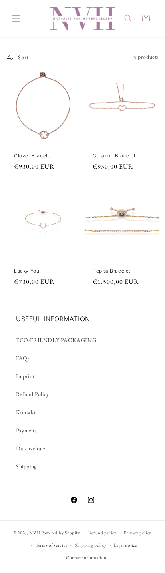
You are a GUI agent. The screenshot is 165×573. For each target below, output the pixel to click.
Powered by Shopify (60, 532)
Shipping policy (91, 545)
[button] (16, 18)
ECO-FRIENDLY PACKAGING (56, 340)
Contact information (86, 557)
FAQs (23, 358)
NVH (35, 532)
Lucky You (26, 271)
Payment (26, 430)
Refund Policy (32, 394)
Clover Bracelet (33, 156)
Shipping (26, 466)
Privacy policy (137, 532)
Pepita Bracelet (112, 271)
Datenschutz (31, 448)
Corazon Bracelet (114, 156)
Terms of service (51, 545)
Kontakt (26, 412)
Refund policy (102, 532)
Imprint (25, 376)
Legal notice (125, 545)
